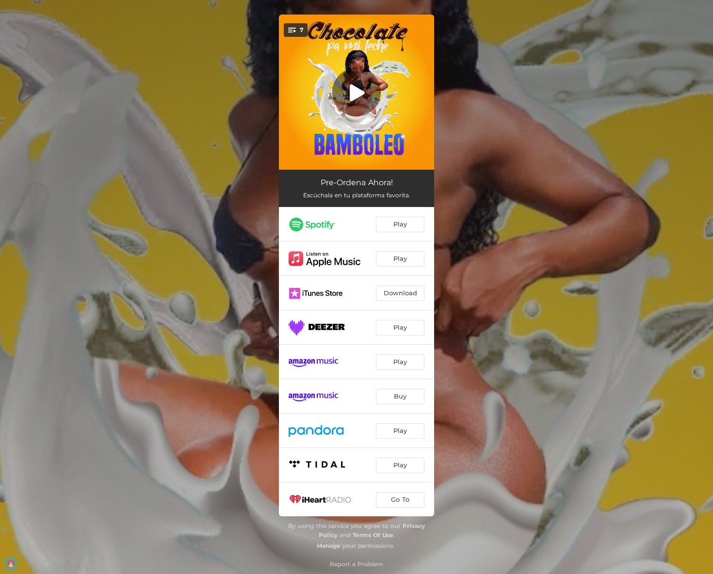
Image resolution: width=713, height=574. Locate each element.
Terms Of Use (373, 535)
